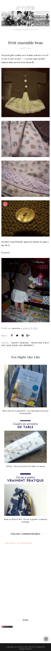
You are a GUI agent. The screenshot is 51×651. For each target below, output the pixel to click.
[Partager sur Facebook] (11, 335)
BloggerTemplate (25, 649)
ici (23, 59)
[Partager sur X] (17, 335)
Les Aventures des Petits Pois (24, 647)
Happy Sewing (20, 343)
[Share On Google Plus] (28, 335)
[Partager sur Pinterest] (22, 335)
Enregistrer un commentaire (18, 543)
